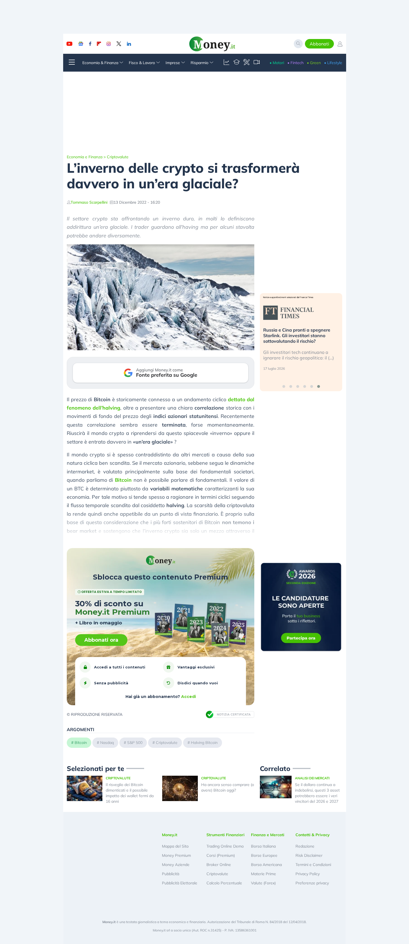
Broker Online (218, 864)
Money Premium (176, 855)
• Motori (277, 62)
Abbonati (319, 44)
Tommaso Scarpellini (89, 202)
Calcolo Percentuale (224, 882)
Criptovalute (118, 156)
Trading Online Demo (225, 846)
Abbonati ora (101, 640)
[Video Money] (256, 63)
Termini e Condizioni (313, 864)
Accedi (188, 696)
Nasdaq (107, 742)
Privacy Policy (307, 873)
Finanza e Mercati (267, 834)
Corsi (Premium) (220, 855)
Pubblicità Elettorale (179, 882)
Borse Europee (264, 855)
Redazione (304, 846)
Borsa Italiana (263, 846)
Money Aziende (175, 864)
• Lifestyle (333, 62)
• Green (314, 62)
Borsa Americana (266, 864)
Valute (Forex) (263, 882)
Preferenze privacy (312, 882)
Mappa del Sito (175, 846)
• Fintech (295, 62)
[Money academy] (236, 63)
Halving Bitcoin (204, 742)
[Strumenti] (246, 63)
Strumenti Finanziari (225, 834)
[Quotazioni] (226, 63)
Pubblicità (170, 873)
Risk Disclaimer (308, 855)
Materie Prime (263, 873)
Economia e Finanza (84, 156)
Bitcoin (123, 480)
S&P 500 (134, 742)
